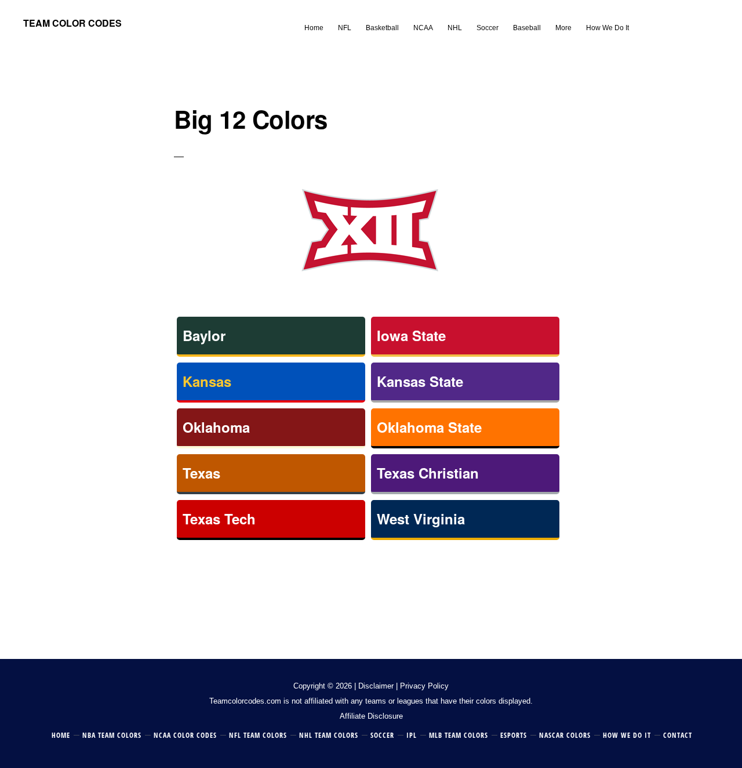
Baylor (204, 335)
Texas (201, 473)
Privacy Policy (424, 686)
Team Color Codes (72, 23)
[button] (643, 18)
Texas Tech (219, 518)
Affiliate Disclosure (371, 716)
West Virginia (421, 518)
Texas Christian (428, 473)
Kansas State (420, 381)
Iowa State (411, 335)
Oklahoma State (429, 427)
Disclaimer (376, 686)
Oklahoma (216, 427)
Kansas (207, 381)
